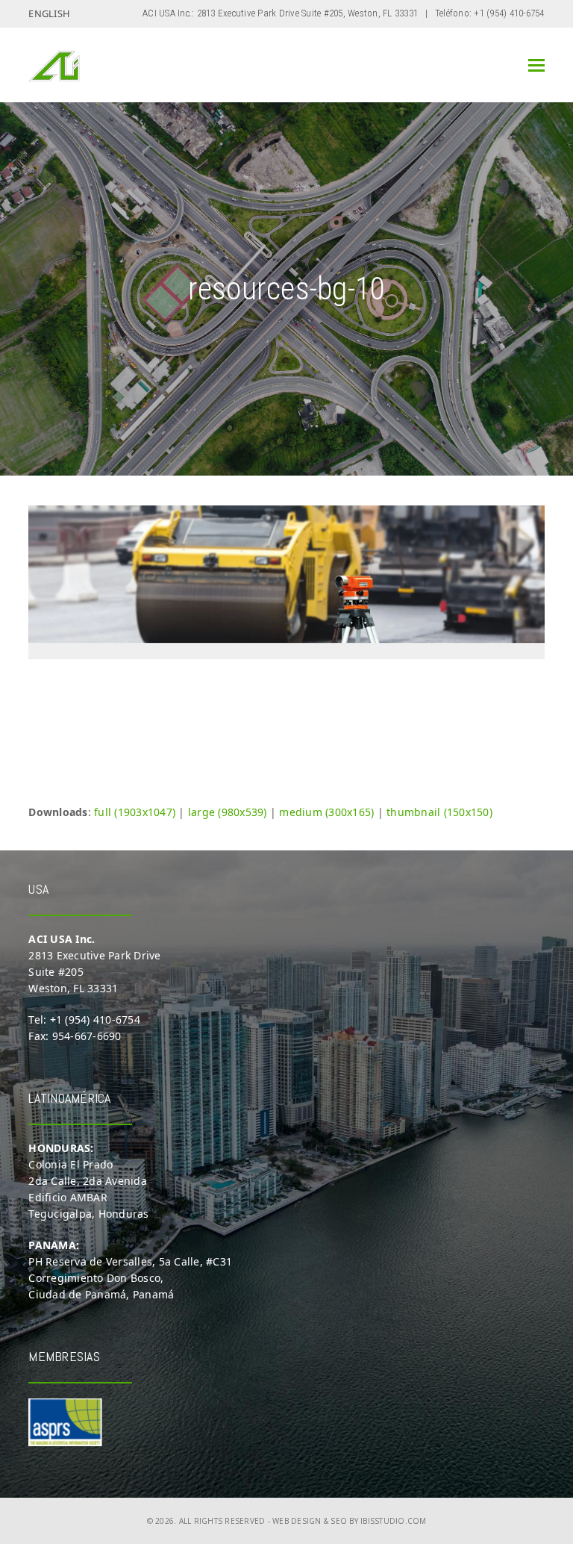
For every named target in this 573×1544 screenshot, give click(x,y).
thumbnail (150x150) (439, 812)
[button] (536, 65)
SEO (339, 1521)
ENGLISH (49, 13)
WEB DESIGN (297, 1521)
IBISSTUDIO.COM (393, 1521)
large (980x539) (227, 812)
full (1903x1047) (134, 812)
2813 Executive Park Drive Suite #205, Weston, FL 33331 (308, 13)
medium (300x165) (326, 812)
